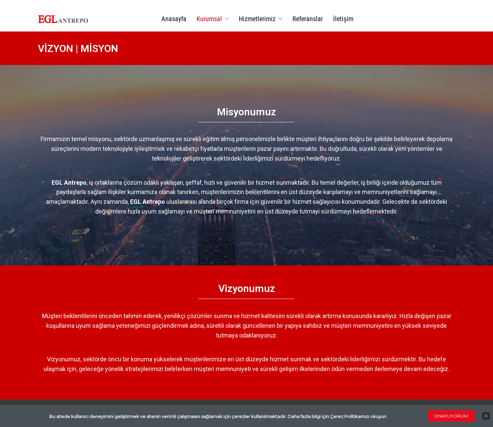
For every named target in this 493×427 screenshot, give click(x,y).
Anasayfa (173, 19)
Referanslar (307, 19)
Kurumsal (209, 19)
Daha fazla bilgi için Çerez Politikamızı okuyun (337, 416)
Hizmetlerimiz (257, 19)
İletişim (343, 19)
